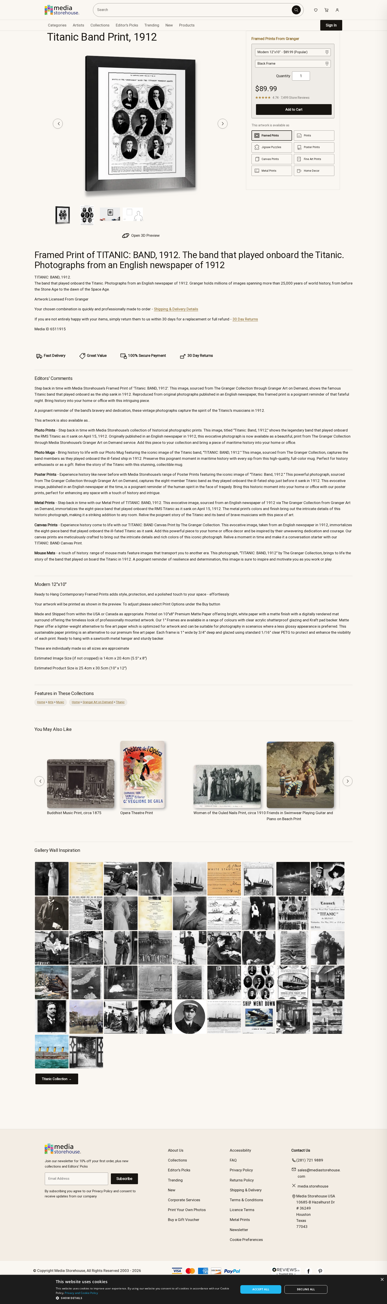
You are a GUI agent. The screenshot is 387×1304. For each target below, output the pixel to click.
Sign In (331, 25)
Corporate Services (184, 1200)
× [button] (382, 1279)
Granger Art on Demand (98, 702)
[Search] (296, 9)
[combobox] (193, 10)
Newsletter (239, 1229)
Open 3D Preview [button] (145, 235)
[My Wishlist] (316, 10)
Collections (100, 25)
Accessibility (240, 1150)
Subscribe (124, 1179)
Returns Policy (242, 1180)
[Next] (223, 124)
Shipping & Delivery (246, 1190)
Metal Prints (240, 1219)
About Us (175, 1150)
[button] (144, 1298)
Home (41, 702)
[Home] (65, 10)
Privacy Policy (241, 1170)
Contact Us (300, 1150)
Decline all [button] (306, 1289)
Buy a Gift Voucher (183, 1219)
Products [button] (187, 25)
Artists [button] (78, 25)
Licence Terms (242, 1210)
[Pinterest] (320, 1273)
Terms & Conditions (246, 1200)
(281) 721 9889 (309, 1160)
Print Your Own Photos (187, 1210)
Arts (50, 702)
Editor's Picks (127, 25)
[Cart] (326, 10)
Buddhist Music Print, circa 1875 (74, 813)
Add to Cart (293, 109)
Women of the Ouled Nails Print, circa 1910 (230, 813)
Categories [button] (57, 25)
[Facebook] (308, 1273)
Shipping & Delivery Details (176, 309)
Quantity (283, 76)
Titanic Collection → (57, 1079)
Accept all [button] (260, 1289)
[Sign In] (337, 10)
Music (60, 702)
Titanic (120, 702)
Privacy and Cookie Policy (81, 1293)
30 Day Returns (245, 319)
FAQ (233, 1160)
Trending (151, 25)
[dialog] (193, 1289)
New (169, 25)
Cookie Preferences (246, 1239)
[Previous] (58, 124)
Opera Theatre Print (136, 813)
